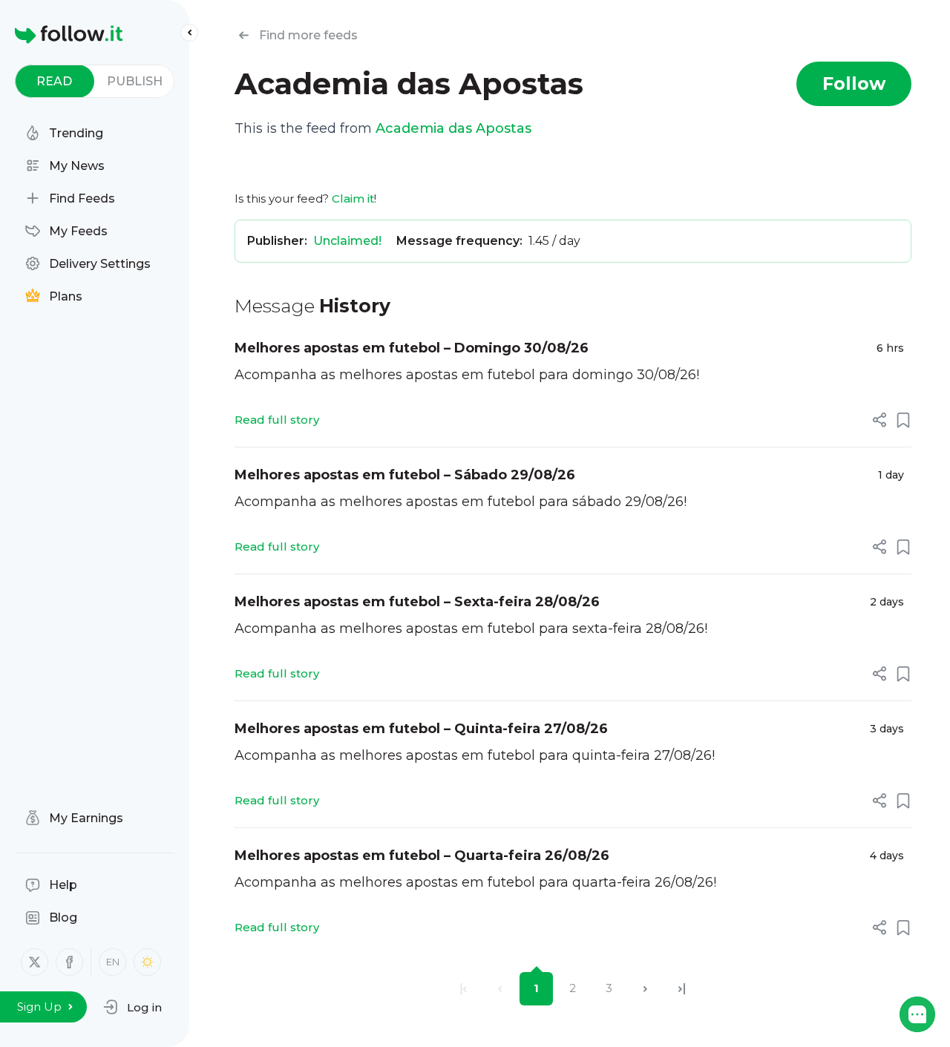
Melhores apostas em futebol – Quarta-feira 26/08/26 (422, 855)
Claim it (353, 198)
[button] (132, 1007)
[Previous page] (500, 988)
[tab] (54, 81)
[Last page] (681, 988)
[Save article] (903, 420)
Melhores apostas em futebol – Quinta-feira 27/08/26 (421, 729)
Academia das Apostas (453, 128)
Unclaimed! (347, 241)
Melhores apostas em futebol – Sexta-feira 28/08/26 (417, 602)
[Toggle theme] (147, 962)
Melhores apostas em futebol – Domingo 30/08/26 (412, 348)
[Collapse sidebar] (189, 33)
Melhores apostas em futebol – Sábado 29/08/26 (405, 475)
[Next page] (645, 988)
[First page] (463, 988)
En (112, 962)
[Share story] (879, 420)
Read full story (277, 420)
